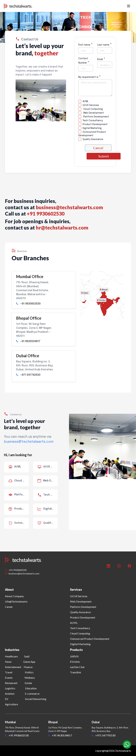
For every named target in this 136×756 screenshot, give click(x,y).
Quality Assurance (92, 139)
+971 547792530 (30, 375)
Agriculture (11, 704)
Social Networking (35, 698)
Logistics (10, 688)
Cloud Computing (92, 109)
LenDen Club (77, 667)
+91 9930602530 (30, 303)
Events (9, 677)
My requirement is (89, 76)
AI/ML (85, 101)
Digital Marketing (91, 128)
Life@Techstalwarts (16, 601)
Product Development (94, 124)
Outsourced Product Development (92, 134)
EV (6, 698)
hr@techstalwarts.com (62, 227)
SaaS (27, 656)
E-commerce (32, 693)
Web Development (92, 113)
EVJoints (75, 661)
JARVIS (74, 656)
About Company (14, 596)
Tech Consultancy (92, 120)
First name (85, 44)
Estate (28, 682)
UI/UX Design (50, 466)
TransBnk (75, 672)
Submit (103, 156)
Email (101, 59)
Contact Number (83, 60)
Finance (28, 667)
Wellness (30, 677)
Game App (29, 661)
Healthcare (11, 656)
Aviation (9, 693)
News (8, 661)
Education (31, 688)
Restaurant (11, 682)
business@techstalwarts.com (69, 207)
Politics (29, 672)
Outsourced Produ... (21, 523)
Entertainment (13, 667)
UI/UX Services (90, 105)
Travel (8, 672)
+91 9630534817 (30, 341)
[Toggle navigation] (128, 6)
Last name (104, 44)
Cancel (98, 148)
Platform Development (95, 117)
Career (9, 606)
